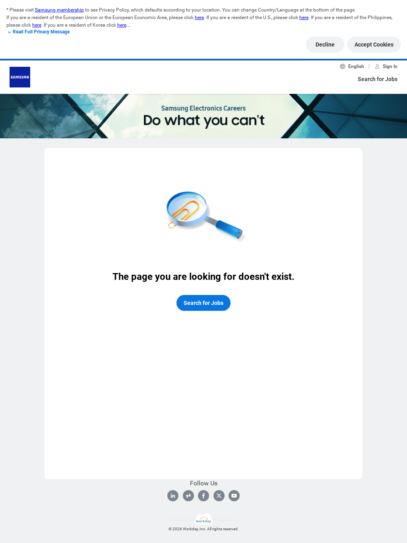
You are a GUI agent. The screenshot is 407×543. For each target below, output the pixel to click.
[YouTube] (234, 495)
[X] (219, 495)
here (199, 17)
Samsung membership (59, 10)
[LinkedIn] (172, 495)
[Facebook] (203, 495)
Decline (325, 44)
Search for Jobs (377, 79)
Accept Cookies (374, 44)
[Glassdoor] (188, 495)
